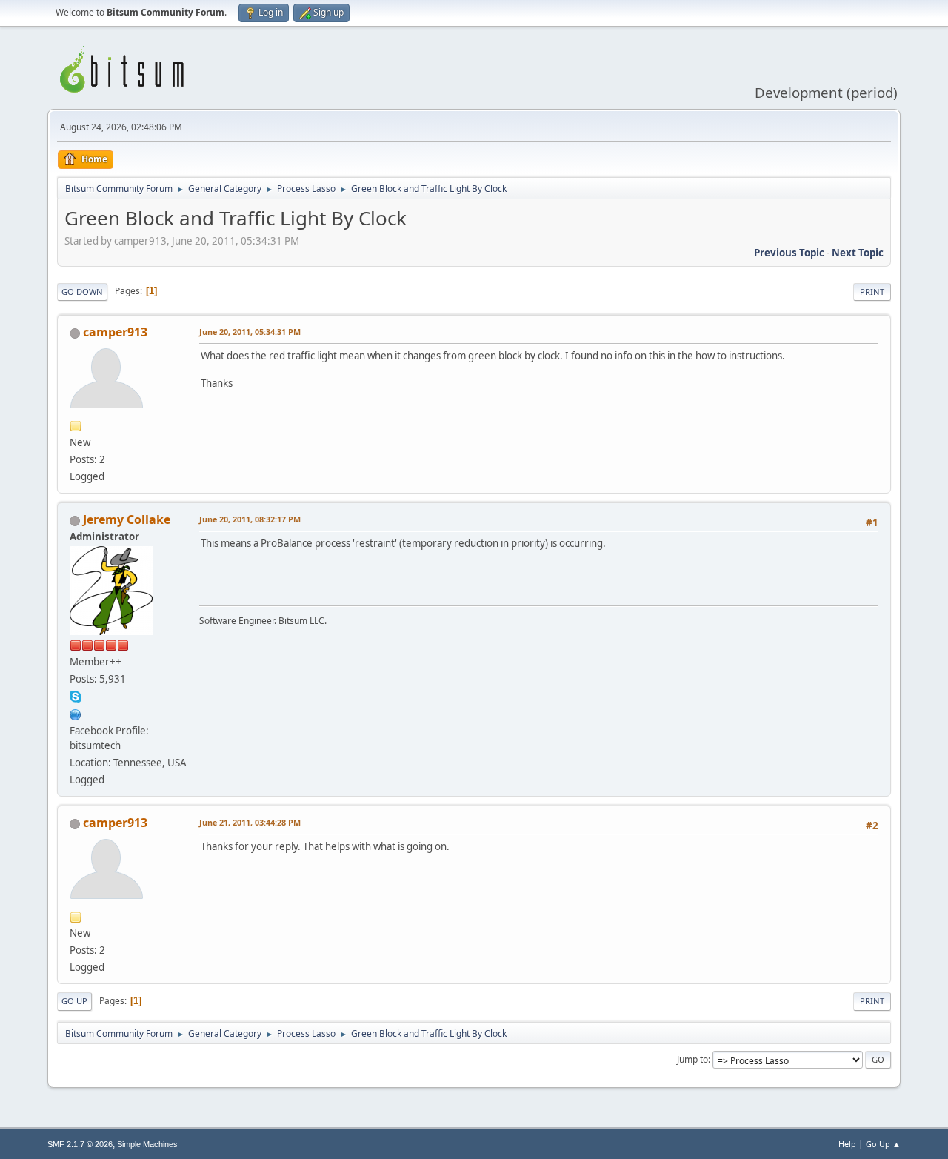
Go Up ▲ (883, 1143)
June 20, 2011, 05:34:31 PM (250, 331)
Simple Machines (147, 1144)
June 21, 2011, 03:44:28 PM (250, 822)
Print (872, 291)
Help (847, 1143)
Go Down (82, 291)
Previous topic (789, 252)
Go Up (74, 1000)
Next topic (858, 252)
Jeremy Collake (126, 519)
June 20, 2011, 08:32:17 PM (250, 519)
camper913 (115, 332)
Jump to (692, 1059)
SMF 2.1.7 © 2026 (80, 1144)
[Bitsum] (75, 713)
